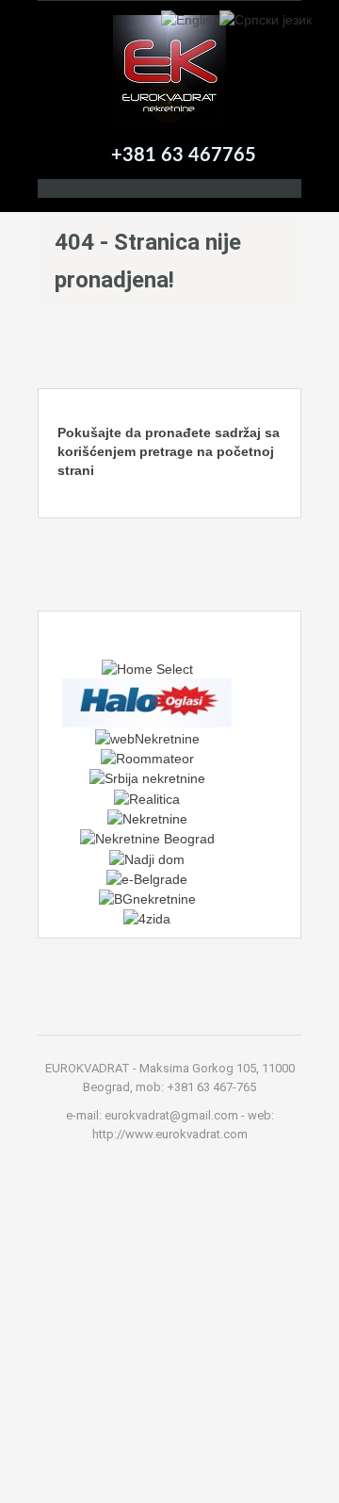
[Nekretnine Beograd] (147, 837)
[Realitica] (147, 797)
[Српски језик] (265, 18)
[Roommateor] (147, 757)
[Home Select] (147, 668)
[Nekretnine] (147, 817)
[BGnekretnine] (147, 898)
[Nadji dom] (147, 857)
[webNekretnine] (147, 736)
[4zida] (146, 917)
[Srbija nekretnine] (147, 777)
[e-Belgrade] (146, 878)
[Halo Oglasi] (147, 702)
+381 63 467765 (183, 155)
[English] (190, 18)
